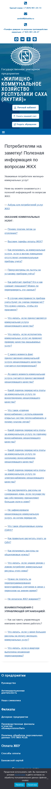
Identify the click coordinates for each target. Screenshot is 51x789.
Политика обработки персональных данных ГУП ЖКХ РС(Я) (22, 736)
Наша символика (11, 700)
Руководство (8, 683)
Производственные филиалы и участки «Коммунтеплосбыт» (18, 726)
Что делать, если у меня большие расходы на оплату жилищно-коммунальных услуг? (25, 636)
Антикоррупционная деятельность (13, 692)
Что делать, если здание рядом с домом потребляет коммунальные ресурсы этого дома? (25, 567)
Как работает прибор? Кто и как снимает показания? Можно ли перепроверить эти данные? (23, 286)
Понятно (20, 785)
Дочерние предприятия (14, 717)
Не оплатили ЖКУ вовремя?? (24, 599)
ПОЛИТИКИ (20, 775)
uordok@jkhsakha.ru (25, 18)
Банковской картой (12, 760)
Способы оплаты (11, 753)
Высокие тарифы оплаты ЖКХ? (25, 241)
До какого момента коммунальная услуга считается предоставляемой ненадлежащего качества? (25, 378)
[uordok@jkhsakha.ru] (25, 13)
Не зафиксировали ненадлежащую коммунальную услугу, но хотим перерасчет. (22, 514)
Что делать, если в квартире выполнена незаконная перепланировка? (22, 652)
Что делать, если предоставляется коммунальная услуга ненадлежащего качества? (25, 322)
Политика (32, 785)
